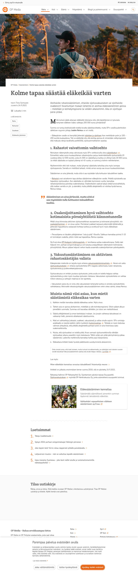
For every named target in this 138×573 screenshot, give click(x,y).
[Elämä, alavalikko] (69, 9)
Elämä (63, 9)
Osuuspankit (118, 9)
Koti (53, 9)
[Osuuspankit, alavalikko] (127, 9)
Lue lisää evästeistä (39, 561)
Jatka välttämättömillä (44, 567)
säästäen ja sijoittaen (93, 135)
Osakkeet (15, 131)
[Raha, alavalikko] (48, 9)
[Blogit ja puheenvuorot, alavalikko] (110, 9)
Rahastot (15, 126)
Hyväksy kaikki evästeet (92, 567)
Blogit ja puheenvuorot (97, 9)
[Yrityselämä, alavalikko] (85, 9)
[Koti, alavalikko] (58, 9)
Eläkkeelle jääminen (19, 135)
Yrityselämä (77, 9)
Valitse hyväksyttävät (68, 567)
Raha (44, 9)
